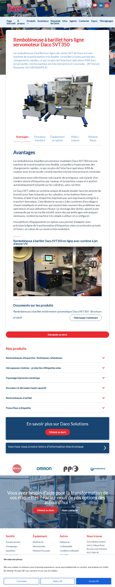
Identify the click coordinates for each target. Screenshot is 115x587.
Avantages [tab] (22, 136)
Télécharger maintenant (86, 317)
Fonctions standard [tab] (40, 138)
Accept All (94, 581)
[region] (57, 571)
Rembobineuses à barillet (19, 397)
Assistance (43, 20)
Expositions (10, 551)
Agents (73, 20)
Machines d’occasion (41, 551)
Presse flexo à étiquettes (18, 407)
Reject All (57, 581)
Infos (65, 20)
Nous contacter (70, 510)
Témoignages (106, 20)
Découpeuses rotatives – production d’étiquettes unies (33, 367)
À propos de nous (13, 542)
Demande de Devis (55, 22)
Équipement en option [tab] (57, 138)
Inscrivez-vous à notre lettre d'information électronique (46, 446)
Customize (21, 581)
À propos (21, 22)
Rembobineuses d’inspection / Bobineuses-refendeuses (34, 357)
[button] (104, 448)
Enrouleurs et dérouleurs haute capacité (26, 387)
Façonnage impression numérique (23, 377)
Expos (94, 20)
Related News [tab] (92, 138)
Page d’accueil (11, 22)
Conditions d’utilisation (69, 551)
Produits (31, 20)
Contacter (84, 20)
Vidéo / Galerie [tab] (75, 138)
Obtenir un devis (57, 432)
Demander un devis (57, 334)
